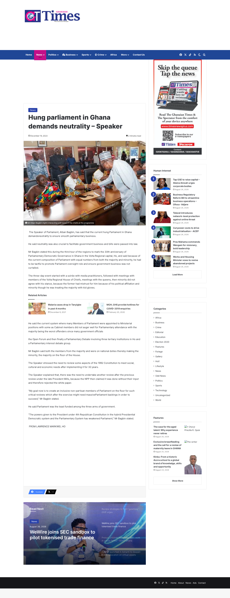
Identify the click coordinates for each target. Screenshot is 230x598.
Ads (195, 583)
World (158, 400)
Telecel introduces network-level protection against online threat (186, 216)
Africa (113, 54)
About (181, 583)
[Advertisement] (146, 25)
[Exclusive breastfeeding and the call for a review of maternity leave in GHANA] (193, 446)
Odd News (160, 376)
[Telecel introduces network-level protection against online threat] (162, 217)
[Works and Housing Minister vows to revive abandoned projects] (162, 261)
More (124, 54)
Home (29, 54)
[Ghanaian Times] (52, 15)
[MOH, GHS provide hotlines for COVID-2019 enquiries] (95, 308)
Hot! (157, 361)
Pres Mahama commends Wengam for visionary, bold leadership (186, 245)
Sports (85, 54)
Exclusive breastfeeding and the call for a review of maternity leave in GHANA (167, 445)
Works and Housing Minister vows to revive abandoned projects (185, 260)
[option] (84, 533)
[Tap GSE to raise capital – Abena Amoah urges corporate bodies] (162, 184)
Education (160, 337)
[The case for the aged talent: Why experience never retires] (193, 431)
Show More (177, 480)
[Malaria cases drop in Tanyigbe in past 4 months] (37, 308)
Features (159, 347)
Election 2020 (162, 342)
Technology (161, 390)
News (39, 54)
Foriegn (159, 351)
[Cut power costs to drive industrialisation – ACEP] (162, 232)
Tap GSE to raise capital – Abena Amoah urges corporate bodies (186, 182)
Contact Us (139, 54)
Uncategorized (162, 395)
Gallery (158, 356)
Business (70, 54)
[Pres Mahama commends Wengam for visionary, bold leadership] (162, 246)
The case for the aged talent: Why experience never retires (165, 430)
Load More (177, 274)
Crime (100, 54)
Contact (202, 583)
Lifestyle (159, 366)
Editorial (159, 332)
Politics (52, 54)
